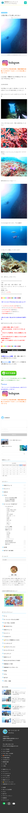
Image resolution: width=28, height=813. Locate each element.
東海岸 (8, 518)
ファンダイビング (4, 12)
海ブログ (6, 677)
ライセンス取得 (6, 775)
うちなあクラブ (7, 636)
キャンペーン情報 (6, 362)
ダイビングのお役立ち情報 (15, 497)
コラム (14, 495)
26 (3, 473)
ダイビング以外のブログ (15, 542)
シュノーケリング (10, 539)
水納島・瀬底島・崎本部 (11, 509)
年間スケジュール (14, 485)
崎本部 (8, 534)
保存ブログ (15, 544)
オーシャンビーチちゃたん (13, 731)
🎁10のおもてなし (8, 626)
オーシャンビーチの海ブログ (14, 504)
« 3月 (3, 475)
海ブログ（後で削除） (14, 550)
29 (14, 473)
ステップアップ (15, 528)
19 (3, 472)
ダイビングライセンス (9, 650)
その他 (8, 524)
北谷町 (8, 517)
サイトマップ (6, 800)
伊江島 (8, 508)
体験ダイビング (15, 529)
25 (24, 472)
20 (7, 472)
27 (7, 473)
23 (17, 472)
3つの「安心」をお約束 (9, 623)
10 (20, 468)
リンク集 (5, 764)
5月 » (6, 475)
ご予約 (4, 766)
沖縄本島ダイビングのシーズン (11, 667)
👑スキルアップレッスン (9, 647)
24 (20, 472)
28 (10, 473)
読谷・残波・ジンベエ (11, 515)
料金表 (5, 670)
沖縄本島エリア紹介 (8, 664)
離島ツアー (9, 523)
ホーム (5, 616)
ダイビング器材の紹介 (15, 499)
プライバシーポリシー (8, 795)
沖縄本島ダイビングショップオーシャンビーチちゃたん (11, 2)
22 (14, 472)
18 (24, 470)
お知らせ (14, 492)
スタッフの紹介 (6, 751)
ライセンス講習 (15, 526)
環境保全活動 (6, 761)
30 (17, 473)
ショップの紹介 (6, 749)
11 (24, 468)
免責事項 (5, 798)
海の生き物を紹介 (15, 541)
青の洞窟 (8, 533)
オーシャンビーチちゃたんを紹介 (11, 619)
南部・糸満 (9, 520)
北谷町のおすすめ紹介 (15, 501)
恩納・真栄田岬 (10, 514)
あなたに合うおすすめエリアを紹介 (12, 660)
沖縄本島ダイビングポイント (9, 784)
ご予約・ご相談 (7, 681)
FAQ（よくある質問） (7, 789)
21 (10, 472)
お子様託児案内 (6, 757)
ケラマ (8, 521)
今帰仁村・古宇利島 (10, 511)
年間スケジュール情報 (7, 356)
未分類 (14, 547)
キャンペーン (14, 488)
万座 (8, 512)
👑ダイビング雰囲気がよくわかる (11, 640)
